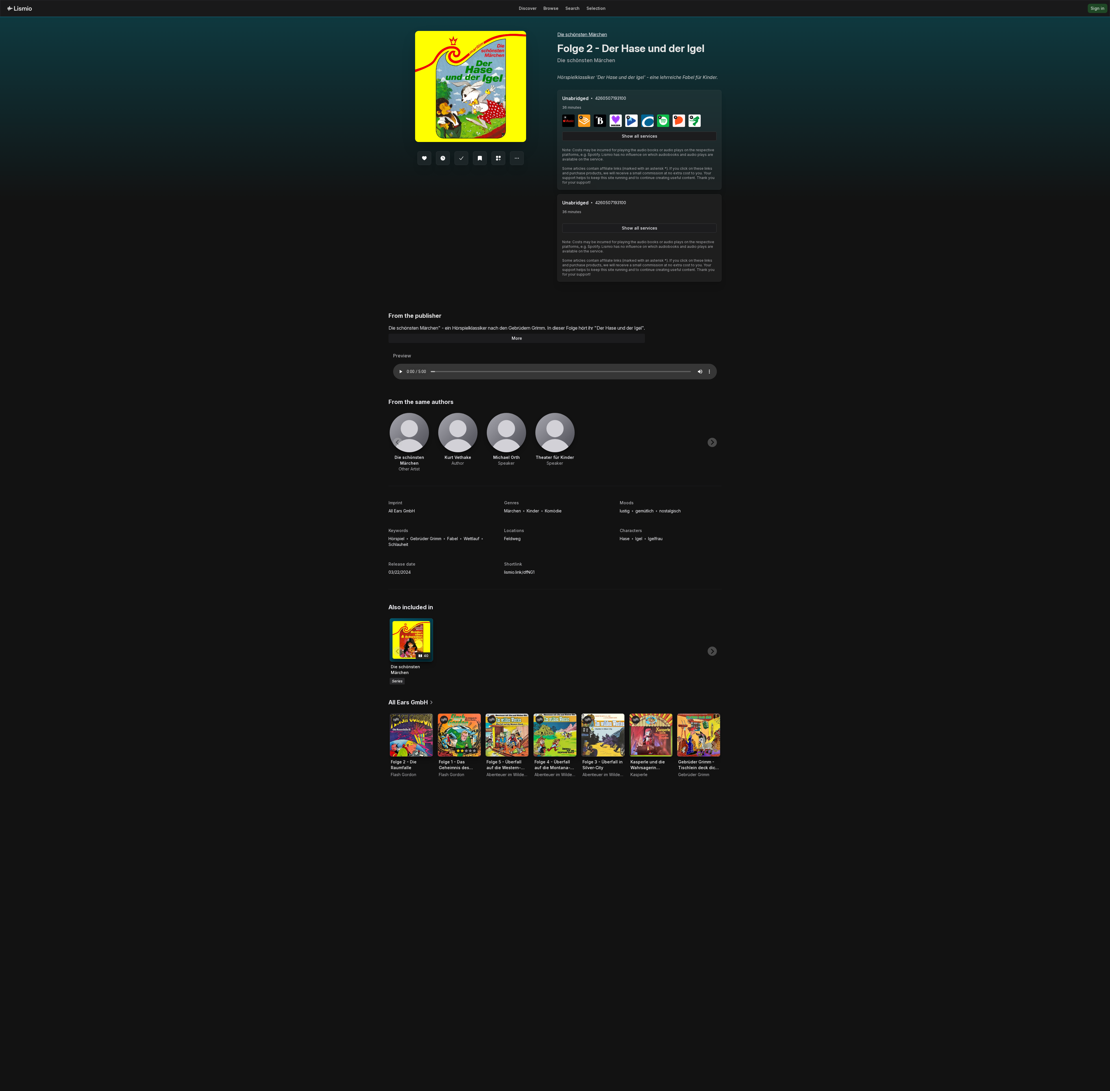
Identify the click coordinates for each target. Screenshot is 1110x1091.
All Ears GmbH (401, 510)
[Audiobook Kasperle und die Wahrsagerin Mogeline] (651, 735)
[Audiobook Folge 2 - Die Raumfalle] (411, 735)
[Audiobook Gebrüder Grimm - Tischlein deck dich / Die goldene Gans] (698, 735)
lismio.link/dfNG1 (519, 572)
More (517, 338)
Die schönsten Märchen (582, 34)
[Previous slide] (397, 442)
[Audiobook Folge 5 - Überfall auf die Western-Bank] (507, 735)
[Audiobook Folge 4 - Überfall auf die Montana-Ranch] (555, 735)
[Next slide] (712, 442)
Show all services (639, 136)
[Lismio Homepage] (19, 8)
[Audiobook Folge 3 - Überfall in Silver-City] (603, 735)
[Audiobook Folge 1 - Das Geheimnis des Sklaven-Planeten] (459, 735)
